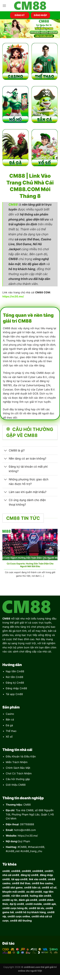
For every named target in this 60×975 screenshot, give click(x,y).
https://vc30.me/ (28, 835)
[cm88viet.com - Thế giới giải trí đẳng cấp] (30, 5)
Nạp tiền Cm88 (15, 671)
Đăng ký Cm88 (15, 682)
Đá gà (9, 725)
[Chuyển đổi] (5, 450)
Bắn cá (10, 719)
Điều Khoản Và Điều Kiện (21, 756)
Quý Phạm (24, 841)
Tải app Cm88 (14, 694)
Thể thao (11, 731)
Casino (10, 713)
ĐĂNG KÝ (20, 15)
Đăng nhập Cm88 (16, 688)
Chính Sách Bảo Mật (18, 767)
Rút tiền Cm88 (14, 677)
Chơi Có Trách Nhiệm (19, 773)
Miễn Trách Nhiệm (17, 762)
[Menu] (4, 6)
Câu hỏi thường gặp (18, 779)
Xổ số (9, 736)
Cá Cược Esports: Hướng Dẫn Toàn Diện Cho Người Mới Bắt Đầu (30, 565)
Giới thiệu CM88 (16, 784)
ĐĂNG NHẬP (40, 15)
